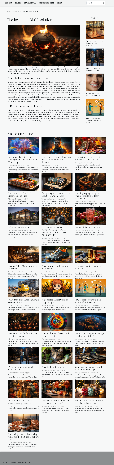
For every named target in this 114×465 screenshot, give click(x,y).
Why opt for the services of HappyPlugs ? (55, 301)
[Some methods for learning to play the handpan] (23, 322)
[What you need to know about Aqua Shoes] (57, 254)
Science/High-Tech (46, 3)
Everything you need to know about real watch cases (56, 194)
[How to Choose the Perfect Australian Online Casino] (90, 145)
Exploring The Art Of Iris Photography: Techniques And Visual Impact (22, 160)
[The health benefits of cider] (90, 216)
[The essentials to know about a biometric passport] (95, 30)
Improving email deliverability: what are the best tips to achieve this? (23, 437)
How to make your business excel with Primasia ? (93, 120)
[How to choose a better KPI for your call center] (57, 322)
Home (9, 12)
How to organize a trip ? (20, 400)
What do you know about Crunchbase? (93, 69)
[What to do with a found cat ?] (57, 355)
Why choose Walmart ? (19, 227)
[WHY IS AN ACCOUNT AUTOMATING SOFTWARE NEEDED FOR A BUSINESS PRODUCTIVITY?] (57, 216)
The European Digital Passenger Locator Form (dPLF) (90, 334)
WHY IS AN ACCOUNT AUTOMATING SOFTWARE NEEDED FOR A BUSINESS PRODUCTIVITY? (54, 231)
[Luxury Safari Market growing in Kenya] (23, 254)
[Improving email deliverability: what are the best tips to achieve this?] (23, 422)
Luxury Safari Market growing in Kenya (22, 267)
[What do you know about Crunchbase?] (95, 57)
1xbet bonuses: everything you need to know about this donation (56, 160)
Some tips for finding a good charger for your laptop (88, 368)
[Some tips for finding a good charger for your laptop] (90, 355)
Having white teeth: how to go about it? (93, 94)
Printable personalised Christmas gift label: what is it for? (90, 402)
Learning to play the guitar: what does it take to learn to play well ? (88, 196)
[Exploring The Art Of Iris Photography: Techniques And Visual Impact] (23, 145)
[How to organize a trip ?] (23, 389)
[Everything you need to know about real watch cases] (57, 181)
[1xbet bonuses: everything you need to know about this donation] (57, 145)
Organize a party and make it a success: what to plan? (56, 402)
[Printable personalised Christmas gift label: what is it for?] (90, 389)
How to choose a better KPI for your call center (56, 334)
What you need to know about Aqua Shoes (56, 267)
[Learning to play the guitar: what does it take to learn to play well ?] (90, 181)
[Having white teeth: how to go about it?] (95, 82)
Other (59, 3)
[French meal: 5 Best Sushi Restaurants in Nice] (23, 181)
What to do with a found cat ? (56, 367)
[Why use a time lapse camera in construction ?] (23, 288)
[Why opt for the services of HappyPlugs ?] (57, 288)
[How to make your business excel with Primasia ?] (95, 107)
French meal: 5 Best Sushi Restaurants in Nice (20, 194)
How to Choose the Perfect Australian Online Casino (87, 158)
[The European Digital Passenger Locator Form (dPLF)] (90, 322)
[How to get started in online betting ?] (90, 254)
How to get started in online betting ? (88, 267)
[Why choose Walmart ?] (23, 216)
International (30, 3)
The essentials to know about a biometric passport (94, 43)
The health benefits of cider (88, 227)
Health (18, 3)
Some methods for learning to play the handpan (22, 334)
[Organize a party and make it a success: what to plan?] (57, 389)
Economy (8, 3)
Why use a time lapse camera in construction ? (23, 301)
